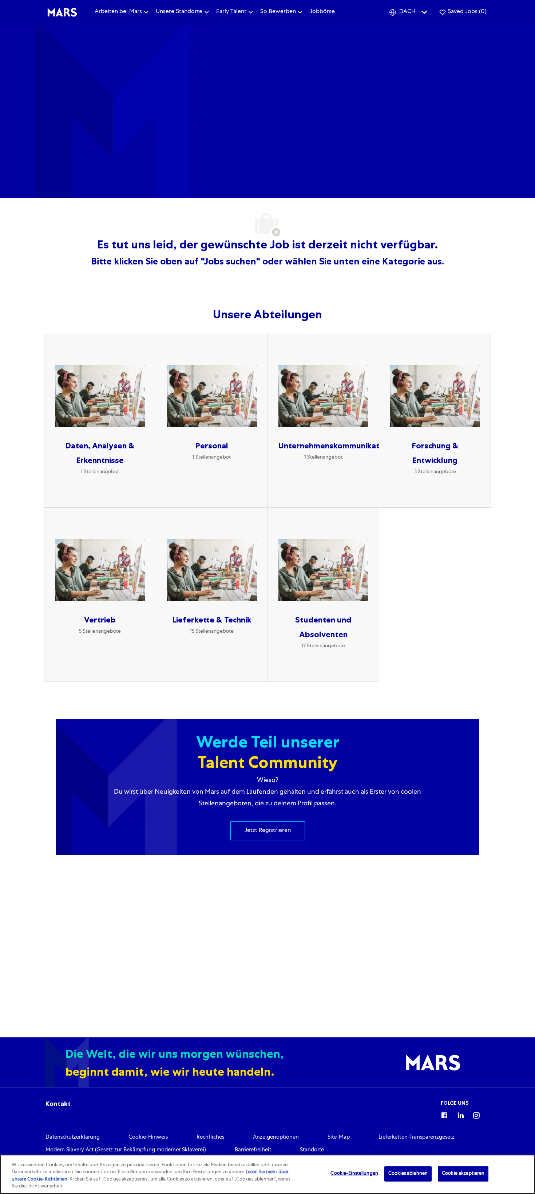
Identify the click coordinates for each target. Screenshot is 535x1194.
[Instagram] (476, 1114)
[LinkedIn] (460, 1114)
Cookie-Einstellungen (354, 1173)
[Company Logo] (62, 12)
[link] (58, 1104)
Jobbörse (322, 12)
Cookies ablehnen (408, 1173)
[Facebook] (444, 1114)
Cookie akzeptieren (463, 1173)
